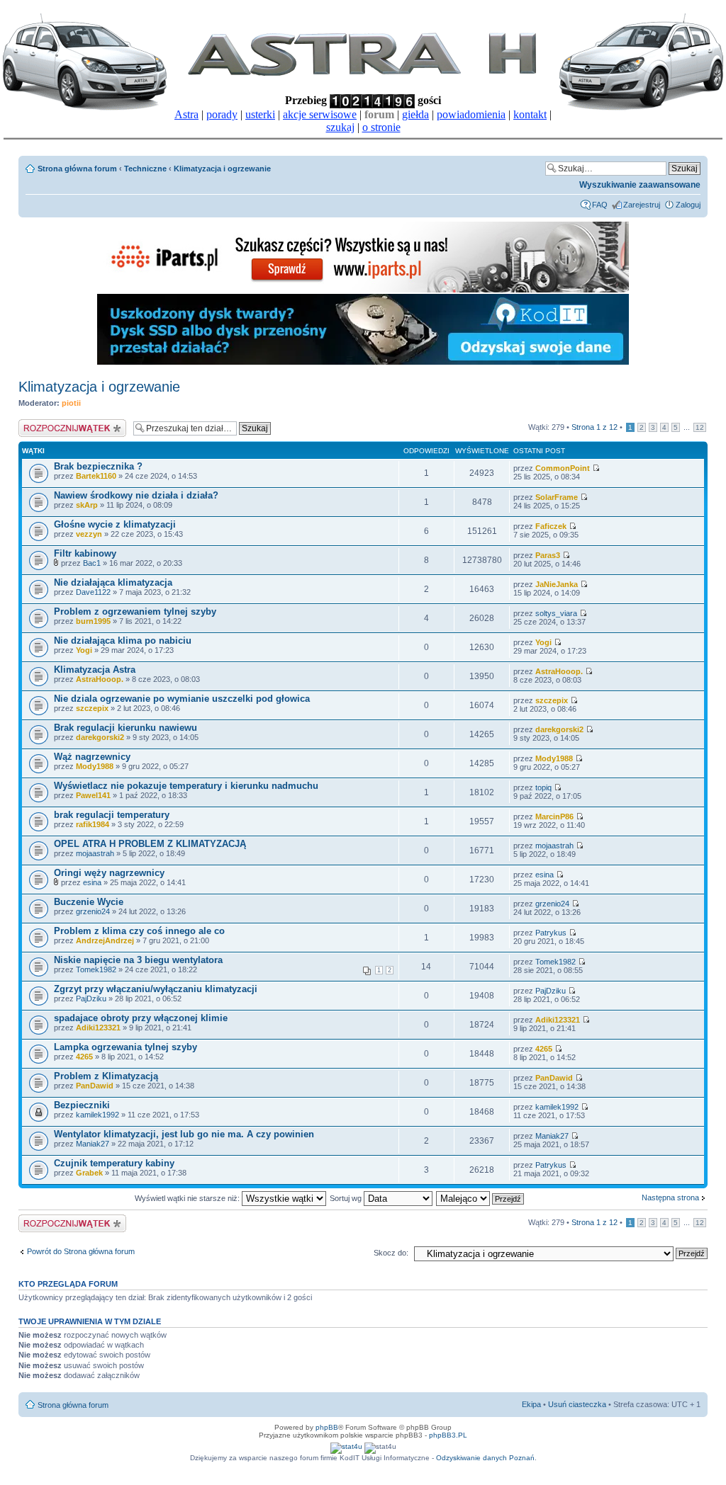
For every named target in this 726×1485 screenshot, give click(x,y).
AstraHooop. (99, 679)
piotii (71, 403)
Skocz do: (391, 1252)
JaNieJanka (556, 584)
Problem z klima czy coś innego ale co (139, 931)
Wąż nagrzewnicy (92, 756)
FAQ (600, 204)
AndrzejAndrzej (105, 940)
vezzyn (89, 534)
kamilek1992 (97, 1114)
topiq (543, 787)
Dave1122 (93, 592)
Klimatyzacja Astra (94, 669)
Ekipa (531, 1404)
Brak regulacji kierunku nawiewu (125, 727)
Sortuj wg (347, 1198)
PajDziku (91, 998)
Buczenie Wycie (88, 902)
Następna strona (670, 1197)
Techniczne (145, 168)
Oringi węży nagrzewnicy (109, 872)
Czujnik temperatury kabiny (114, 1163)
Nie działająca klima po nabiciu (122, 640)
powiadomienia (471, 114)
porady (222, 114)
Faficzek (550, 526)
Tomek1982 (96, 969)
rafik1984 (92, 824)
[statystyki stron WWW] (346, 1446)
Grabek (89, 1172)
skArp (87, 505)
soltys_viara (556, 613)
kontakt (530, 114)
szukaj (340, 127)
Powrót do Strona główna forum (81, 1251)
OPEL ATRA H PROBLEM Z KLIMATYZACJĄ (150, 843)
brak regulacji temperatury (111, 814)
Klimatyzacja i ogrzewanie (222, 168)
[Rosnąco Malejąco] (480, 1198)
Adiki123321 (98, 1027)
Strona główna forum (77, 168)
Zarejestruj (641, 204)
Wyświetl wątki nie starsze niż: (188, 1198)
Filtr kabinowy (85, 553)
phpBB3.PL (448, 1435)
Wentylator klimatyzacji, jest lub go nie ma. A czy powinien (184, 1134)
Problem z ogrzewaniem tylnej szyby (135, 611)
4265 (84, 1056)
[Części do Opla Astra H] (363, 290)
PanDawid (94, 1085)
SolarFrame (556, 497)
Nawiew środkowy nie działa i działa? (136, 495)
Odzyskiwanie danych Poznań (485, 1458)
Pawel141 (93, 795)
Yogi (84, 650)
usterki (260, 114)
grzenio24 (93, 911)
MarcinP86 (554, 816)
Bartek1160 (96, 476)
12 (700, 427)
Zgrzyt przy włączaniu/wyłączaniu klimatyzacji (155, 989)
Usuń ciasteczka (577, 1404)
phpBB (326, 1427)
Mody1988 (94, 766)
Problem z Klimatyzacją (106, 1076)
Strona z (594, 427)
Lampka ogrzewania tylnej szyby (125, 1047)
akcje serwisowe (320, 114)
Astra (186, 114)
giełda (415, 114)
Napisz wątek (41, 423)
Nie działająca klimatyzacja (113, 582)
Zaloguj (688, 204)
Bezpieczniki (82, 1105)
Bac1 (92, 563)
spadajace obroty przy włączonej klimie (141, 1018)
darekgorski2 (100, 737)
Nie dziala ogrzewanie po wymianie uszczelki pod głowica (182, 698)
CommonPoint (562, 468)
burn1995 (93, 621)
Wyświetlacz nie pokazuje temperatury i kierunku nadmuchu (186, 785)
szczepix (92, 708)
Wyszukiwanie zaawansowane (639, 185)
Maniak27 (92, 1143)
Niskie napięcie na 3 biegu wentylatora (138, 960)
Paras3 (547, 555)
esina (92, 882)
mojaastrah (95, 853)
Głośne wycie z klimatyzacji (115, 524)
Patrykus (550, 932)
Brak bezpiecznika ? (98, 466)
